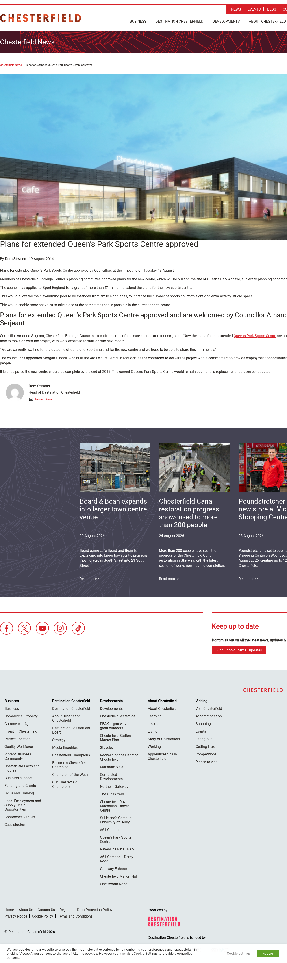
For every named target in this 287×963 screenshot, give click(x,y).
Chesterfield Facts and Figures (22, 768)
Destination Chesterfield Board (71, 730)
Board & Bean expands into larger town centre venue (113, 509)
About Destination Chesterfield (66, 718)
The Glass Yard (112, 794)
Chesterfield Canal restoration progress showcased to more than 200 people (189, 513)
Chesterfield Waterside (117, 716)
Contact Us (46, 910)
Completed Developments (111, 777)
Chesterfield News (11, 65)
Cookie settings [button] (239, 954)
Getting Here (205, 746)
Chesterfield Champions (71, 755)
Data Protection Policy (94, 910)
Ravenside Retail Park (117, 849)
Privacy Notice (15, 916)
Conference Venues (19, 817)
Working (154, 746)
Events (254, 9)
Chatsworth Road (113, 884)
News (236, 9)
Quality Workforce (18, 746)
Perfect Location (17, 739)
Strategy (58, 740)
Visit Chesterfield (209, 708)
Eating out (204, 739)
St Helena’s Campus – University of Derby (117, 820)
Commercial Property (21, 716)
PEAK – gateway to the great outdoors (118, 726)
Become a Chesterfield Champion (69, 765)
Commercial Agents (19, 724)
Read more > (169, 579)
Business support (18, 778)
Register (66, 910)
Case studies (14, 824)
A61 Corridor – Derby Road (116, 859)
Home (9, 910)
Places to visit (206, 762)
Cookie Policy (42, 916)
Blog (271, 9)
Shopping (203, 724)
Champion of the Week (70, 775)
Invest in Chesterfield (20, 731)
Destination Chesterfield (40, 18)
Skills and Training (19, 793)
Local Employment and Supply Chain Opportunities (22, 805)
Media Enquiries (65, 747)
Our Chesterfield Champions (64, 784)
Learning (155, 716)
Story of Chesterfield (164, 739)
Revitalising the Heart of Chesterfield (119, 757)
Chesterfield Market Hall (119, 876)
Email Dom (43, 399)
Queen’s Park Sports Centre (255, 336)
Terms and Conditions (75, 916)
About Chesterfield (162, 708)
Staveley (106, 747)
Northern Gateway (114, 786)
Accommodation (209, 716)
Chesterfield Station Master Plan (115, 738)
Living (152, 731)
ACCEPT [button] (268, 953)
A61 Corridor (110, 830)
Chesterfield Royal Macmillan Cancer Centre (114, 806)
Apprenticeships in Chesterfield (162, 756)
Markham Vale (111, 767)
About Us (26, 910)
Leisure (153, 724)
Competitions (206, 754)
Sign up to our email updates (239, 650)
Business (138, 21)
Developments (226, 21)
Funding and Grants (20, 785)
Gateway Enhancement (118, 869)
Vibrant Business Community (17, 756)
